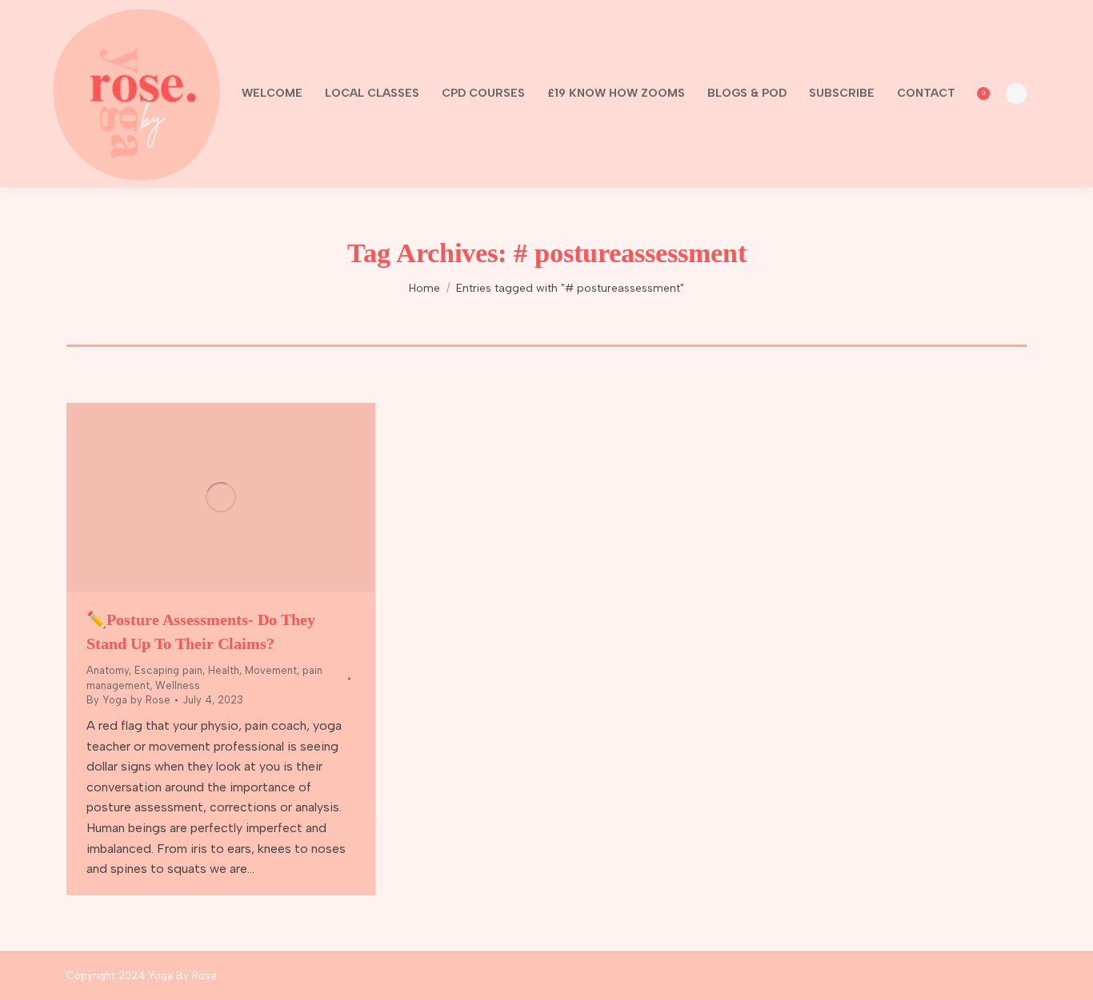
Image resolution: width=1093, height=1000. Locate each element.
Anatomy (107, 670)
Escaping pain (168, 670)
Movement (271, 670)
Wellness (177, 685)
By (128, 700)
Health (223, 670)
